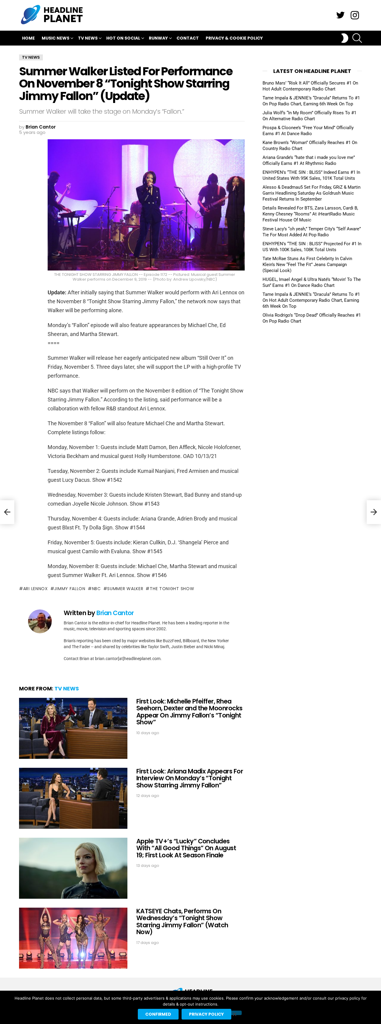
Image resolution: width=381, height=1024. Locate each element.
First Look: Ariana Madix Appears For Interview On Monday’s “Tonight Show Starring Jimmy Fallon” (189, 778)
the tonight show (172, 589)
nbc (96, 589)
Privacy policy (206, 1014)
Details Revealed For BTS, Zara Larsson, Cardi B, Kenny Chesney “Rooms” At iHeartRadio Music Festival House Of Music (310, 214)
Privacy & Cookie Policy (234, 38)
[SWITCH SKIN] (344, 38)
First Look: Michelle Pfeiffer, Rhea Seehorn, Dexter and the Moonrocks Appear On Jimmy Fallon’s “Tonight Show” (189, 712)
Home (28, 38)
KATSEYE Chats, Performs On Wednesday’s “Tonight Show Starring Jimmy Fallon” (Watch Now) (182, 922)
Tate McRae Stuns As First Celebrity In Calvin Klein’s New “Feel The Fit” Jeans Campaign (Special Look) (307, 264)
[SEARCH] (357, 38)
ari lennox (35, 589)
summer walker (125, 589)
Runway (158, 38)
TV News (88, 38)
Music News (55, 38)
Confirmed (158, 1014)
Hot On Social (123, 38)
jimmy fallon (69, 589)
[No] (234, 1013)
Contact (188, 38)
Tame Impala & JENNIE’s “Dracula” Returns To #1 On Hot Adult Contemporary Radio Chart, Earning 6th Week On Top (311, 300)
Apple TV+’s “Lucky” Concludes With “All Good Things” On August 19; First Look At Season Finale (186, 848)
